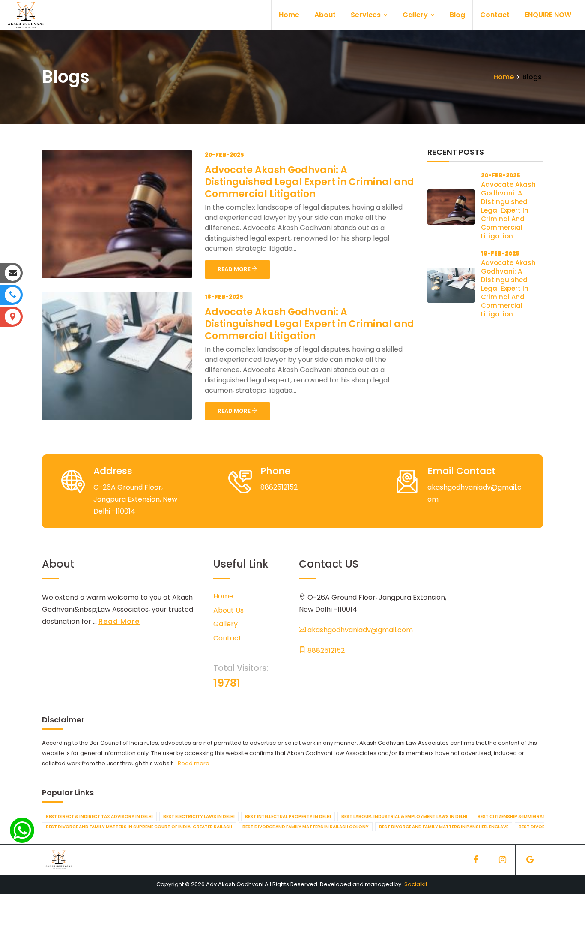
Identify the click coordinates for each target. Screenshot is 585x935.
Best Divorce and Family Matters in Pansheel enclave (443, 827)
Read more (193, 763)
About (325, 15)
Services (366, 15)
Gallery (416, 15)
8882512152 (325, 650)
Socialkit (415, 884)
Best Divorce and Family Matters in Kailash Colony (305, 827)
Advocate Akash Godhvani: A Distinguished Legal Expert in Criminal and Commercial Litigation (309, 182)
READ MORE (235, 269)
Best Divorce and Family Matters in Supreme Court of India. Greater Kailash (139, 827)
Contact (495, 15)
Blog (457, 15)
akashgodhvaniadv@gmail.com (359, 630)
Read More (119, 621)
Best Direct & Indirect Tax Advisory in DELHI (99, 816)
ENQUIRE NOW (548, 15)
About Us (228, 610)
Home (289, 15)
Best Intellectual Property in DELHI (288, 816)
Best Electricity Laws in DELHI (199, 816)
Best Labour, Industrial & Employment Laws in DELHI (404, 816)
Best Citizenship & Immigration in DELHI (525, 816)
